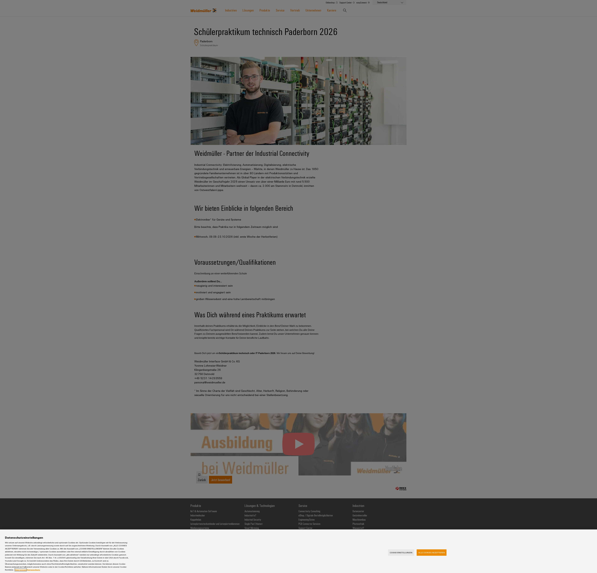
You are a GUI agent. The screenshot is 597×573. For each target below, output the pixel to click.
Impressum (20, 569)
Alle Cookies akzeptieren (431, 552)
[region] (298, 551)
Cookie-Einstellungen (401, 552)
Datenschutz (33, 569)
